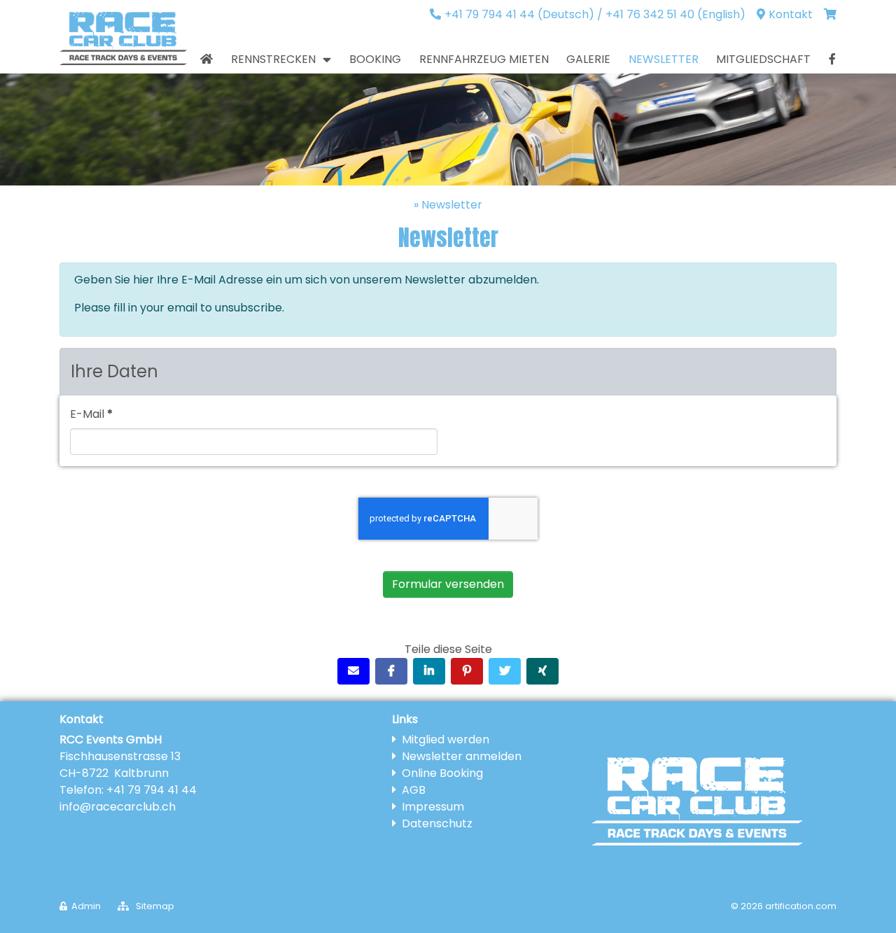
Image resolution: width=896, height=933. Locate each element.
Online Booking (442, 773)
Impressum (433, 807)
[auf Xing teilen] (542, 671)
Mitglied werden (445, 739)
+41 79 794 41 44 (151, 790)
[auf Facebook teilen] (391, 671)
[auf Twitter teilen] (505, 671)
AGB (414, 790)
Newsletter (451, 205)
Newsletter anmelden (462, 756)
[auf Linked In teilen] (429, 671)
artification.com (800, 906)
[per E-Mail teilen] (353, 671)
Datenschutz (437, 823)
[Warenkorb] (830, 14)
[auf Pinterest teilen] (467, 671)
